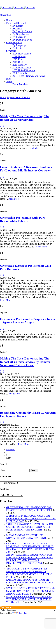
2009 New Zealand (21, 67)
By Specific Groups (22, 31)
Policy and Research (16, 23)
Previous (10, 449)
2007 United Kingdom (23, 70)
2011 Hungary (19, 64)
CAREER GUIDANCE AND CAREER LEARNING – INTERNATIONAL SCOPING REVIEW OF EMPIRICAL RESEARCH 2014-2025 (30, 547)
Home (9, 20)
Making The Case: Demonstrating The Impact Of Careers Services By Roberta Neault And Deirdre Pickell (25, 362)
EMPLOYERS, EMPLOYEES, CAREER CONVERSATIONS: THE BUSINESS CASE (29, 581)
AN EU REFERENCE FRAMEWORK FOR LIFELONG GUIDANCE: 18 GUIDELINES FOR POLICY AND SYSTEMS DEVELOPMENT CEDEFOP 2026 (29, 558)
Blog (8, 78)
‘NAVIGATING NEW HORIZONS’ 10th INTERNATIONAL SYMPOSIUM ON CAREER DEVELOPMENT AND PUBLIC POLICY (29, 572)
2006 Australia (19, 73)
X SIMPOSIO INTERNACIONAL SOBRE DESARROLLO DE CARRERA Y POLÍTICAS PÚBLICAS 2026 (31, 518)
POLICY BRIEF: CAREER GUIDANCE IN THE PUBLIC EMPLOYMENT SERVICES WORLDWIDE (29, 599)
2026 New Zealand (21, 53)
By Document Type (22, 39)
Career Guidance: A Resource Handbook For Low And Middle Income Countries (26, 168)
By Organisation (20, 34)
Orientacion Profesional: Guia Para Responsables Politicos (22, 219)
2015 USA (17, 62)
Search (34, 470)
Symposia (11, 51)
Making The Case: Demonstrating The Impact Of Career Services (24, 118)
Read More (34, 148)
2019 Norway (19, 56)
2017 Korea (18, 59)
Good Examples (14, 42)
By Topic (17, 28)
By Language (19, 37)
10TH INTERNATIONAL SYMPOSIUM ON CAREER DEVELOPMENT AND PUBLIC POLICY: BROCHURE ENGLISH (29, 527)
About (9, 81)
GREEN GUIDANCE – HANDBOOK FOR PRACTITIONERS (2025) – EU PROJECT (29, 508)
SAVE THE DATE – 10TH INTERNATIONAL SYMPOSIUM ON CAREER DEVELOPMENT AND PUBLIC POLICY (31, 591)
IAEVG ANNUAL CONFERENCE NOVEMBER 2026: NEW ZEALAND (26, 536)
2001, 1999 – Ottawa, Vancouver (28, 76)
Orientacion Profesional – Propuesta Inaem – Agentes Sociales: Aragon (27, 320)
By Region (17, 25)
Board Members (20, 84)
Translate (23, 613)
